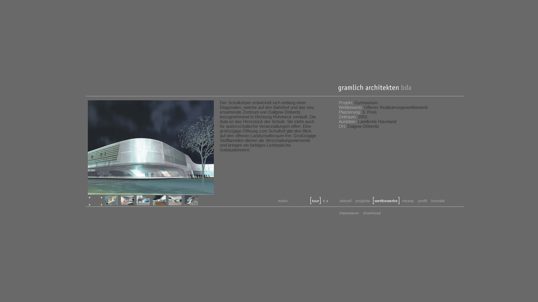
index (283, 201)
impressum (349, 213)
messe (408, 201)
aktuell (345, 201)
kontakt (438, 201)
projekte (363, 201)
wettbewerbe (386, 201)
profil (422, 201)
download (372, 213)
